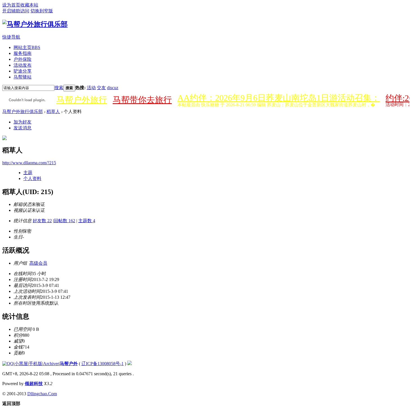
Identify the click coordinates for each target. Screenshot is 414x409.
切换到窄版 (41, 10)
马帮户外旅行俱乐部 (22, 111)
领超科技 (34, 383)
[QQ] (8, 363)
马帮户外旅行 (81, 99)
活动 (91, 87)
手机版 (35, 363)
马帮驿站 (23, 77)
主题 (27, 172)
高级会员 (38, 263)
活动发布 (23, 65)
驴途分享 (23, 71)
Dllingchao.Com (42, 393)
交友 (101, 87)
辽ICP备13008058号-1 (102, 363)
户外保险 (23, 59)
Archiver (51, 363)
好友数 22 (42, 220)
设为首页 (11, 5)
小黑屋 (21, 363)
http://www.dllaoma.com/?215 (29, 162)
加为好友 (23, 122)
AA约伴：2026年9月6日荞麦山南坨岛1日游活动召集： (278, 97)
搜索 (58, 87)
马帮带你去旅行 (142, 99)
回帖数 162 (64, 220)
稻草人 (53, 111)
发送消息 (23, 127)
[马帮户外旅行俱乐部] (35, 24)
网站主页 (27, 47)
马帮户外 (69, 363)
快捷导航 (11, 37)
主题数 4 (86, 220)
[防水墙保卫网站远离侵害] (129, 363)
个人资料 (32, 178)
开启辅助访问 (15, 10)
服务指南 (23, 53)
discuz (112, 87)
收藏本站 (29, 5)
